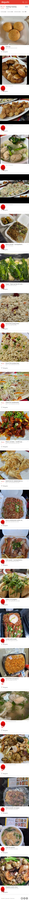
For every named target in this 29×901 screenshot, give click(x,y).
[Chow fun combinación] (14, 386)
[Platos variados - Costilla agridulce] (14, 425)
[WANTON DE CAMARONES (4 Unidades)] (14, 465)
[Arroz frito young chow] (14, 307)
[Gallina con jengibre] (14, 583)
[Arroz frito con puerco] (14, 662)
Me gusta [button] (5, 51)
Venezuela (7, 898)
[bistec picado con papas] (14, 791)
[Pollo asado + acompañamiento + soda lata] (14, 543)
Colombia (3, 898)
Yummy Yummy (11, 7)
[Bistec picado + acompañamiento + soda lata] (14, 228)
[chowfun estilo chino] (14, 871)
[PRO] (3, 88)
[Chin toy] (14, 30)
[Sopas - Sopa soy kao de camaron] (14, 267)
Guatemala (12, 898)
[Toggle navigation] (26, 2)
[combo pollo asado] (14, 623)
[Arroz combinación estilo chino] (14, 504)
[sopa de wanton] (14, 831)
